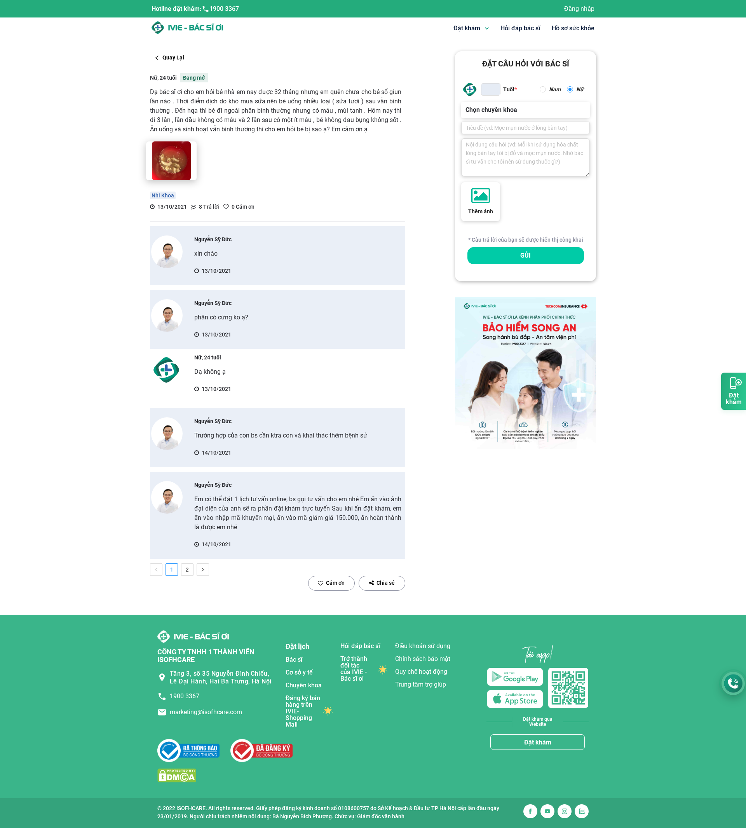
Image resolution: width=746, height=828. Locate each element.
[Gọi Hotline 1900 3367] (733, 683)
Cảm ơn (335, 583)
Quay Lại (173, 57)
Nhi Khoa (163, 195)
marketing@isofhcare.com (206, 712)
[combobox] (466, 110)
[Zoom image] (171, 160)
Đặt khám (537, 742)
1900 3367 (224, 8)
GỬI (525, 255)
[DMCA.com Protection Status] (176, 775)
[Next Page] (203, 569)
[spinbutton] (490, 89)
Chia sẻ (385, 583)
